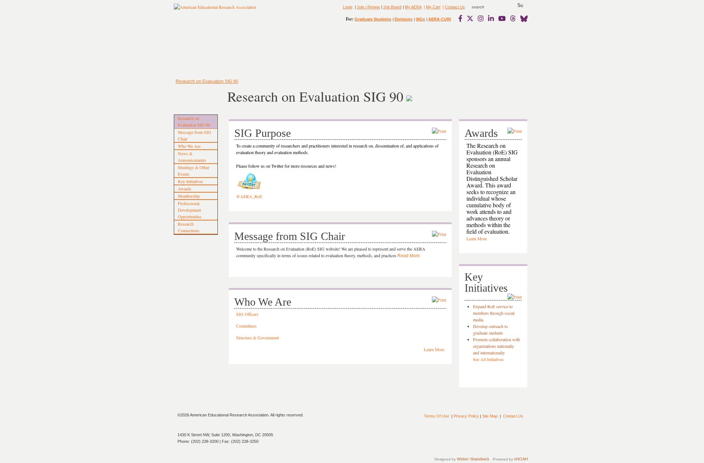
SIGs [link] (420, 19)
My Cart (433, 7)
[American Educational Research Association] (215, 10)
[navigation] (195, 51)
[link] (462, 18)
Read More (408, 255)
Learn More (434, 349)
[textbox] (485, 7)
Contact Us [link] (455, 7)
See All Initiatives (488, 359)
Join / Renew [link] (368, 7)
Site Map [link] (490, 416)
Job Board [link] (392, 7)
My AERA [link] (413, 7)
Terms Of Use (436, 416)
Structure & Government (257, 337)
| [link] (424, 7)
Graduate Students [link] (373, 19)
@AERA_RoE (249, 196)
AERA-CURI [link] (439, 19)
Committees (246, 326)
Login (347, 7)
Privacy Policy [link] (466, 416)
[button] (520, 5)
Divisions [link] (403, 19)
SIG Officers (247, 314)
